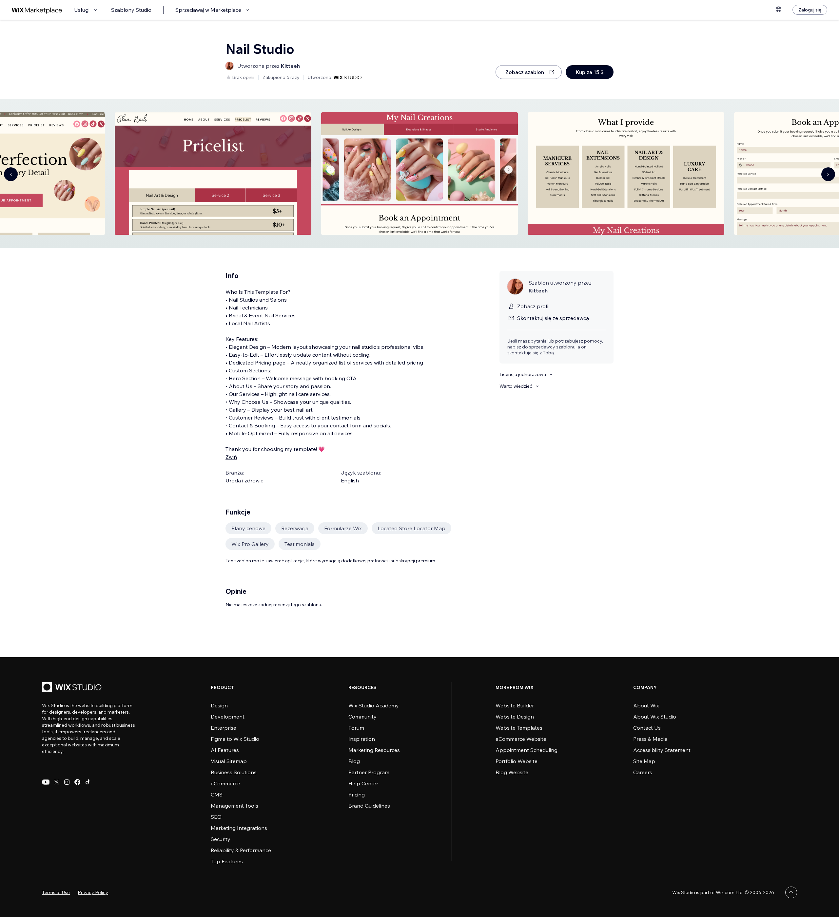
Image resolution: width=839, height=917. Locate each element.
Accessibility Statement (662, 750)
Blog (354, 761)
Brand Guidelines (369, 805)
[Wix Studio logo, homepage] (73, 688)
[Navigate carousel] (11, 174)
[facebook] (77, 782)
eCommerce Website (521, 739)
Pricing (356, 794)
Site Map (644, 761)
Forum (356, 727)
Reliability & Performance (241, 850)
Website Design (515, 716)
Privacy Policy (93, 892)
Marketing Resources (374, 750)
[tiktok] (88, 782)
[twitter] (56, 782)
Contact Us (647, 727)
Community (362, 716)
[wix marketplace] (37, 10)
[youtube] (46, 782)
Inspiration (361, 739)
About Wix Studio (654, 716)
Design (219, 705)
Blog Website (512, 772)
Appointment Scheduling (526, 750)
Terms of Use (56, 892)
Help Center (363, 783)
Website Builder (515, 705)
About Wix (646, 705)
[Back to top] (791, 892)
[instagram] (67, 782)
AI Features (225, 750)
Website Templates (519, 727)
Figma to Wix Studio (235, 739)
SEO (216, 817)
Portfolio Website (516, 761)
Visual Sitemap (229, 761)
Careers (642, 772)
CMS (217, 794)
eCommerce (225, 783)
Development (227, 716)
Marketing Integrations (239, 828)
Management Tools (234, 805)
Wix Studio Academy (373, 705)
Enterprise (223, 727)
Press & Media (650, 739)
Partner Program (368, 772)
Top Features (227, 861)
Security (220, 839)
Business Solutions (234, 772)
